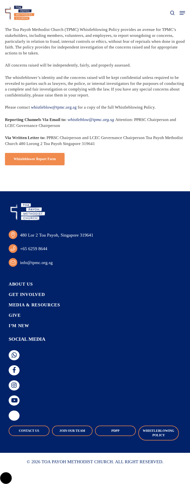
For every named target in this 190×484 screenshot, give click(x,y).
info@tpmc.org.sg (36, 262)
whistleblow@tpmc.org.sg (54, 107)
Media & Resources (34, 304)
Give (15, 315)
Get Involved (27, 294)
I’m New (19, 325)
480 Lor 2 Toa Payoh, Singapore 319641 (56, 235)
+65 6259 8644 (33, 248)
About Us (21, 284)
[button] (182, 12)
